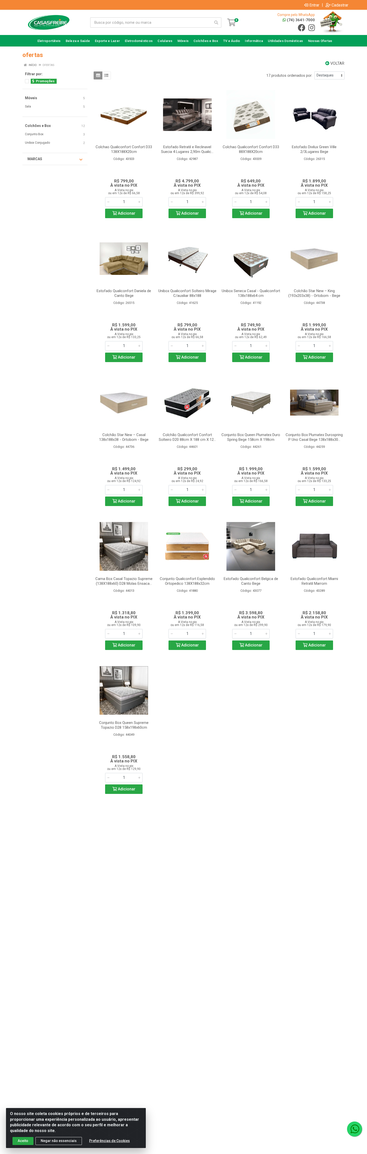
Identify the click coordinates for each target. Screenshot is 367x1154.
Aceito (23, 1141)
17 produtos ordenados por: (289, 75)
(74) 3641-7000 (300, 20)
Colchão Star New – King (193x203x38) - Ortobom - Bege (314, 293)
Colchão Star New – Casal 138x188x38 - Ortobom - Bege (124, 437)
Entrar (314, 5)
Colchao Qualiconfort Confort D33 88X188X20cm (251, 149)
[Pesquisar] (216, 22)
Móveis (31, 98)
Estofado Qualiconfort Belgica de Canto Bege (251, 581)
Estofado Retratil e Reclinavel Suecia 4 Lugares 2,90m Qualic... (187, 149)
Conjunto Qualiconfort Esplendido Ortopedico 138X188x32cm (187, 581)
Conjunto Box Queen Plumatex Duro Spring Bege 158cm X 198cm (250, 437)
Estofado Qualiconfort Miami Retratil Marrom (314, 581)
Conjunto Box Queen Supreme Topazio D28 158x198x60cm (124, 725)
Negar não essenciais (59, 1141)
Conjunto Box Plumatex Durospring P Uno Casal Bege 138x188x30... (314, 437)
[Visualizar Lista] (106, 75)
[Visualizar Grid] (98, 75)
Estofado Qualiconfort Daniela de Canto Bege (124, 293)
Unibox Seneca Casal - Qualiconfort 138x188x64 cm (251, 293)
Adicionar (126, 213)
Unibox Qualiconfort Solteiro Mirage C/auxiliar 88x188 (187, 293)
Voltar (336, 63)
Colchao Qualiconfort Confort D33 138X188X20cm (124, 149)
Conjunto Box (34, 134)
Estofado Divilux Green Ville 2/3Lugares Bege (314, 149)
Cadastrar (340, 5)
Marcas (34, 159)
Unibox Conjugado (37, 142)
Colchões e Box (38, 126)
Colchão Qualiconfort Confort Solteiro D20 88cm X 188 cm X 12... (187, 437)
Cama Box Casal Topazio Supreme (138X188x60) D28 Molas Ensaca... (124, 581)
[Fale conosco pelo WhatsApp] (354, 1129)
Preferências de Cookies (109, 1141)
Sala (28, 106)
